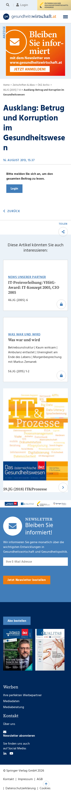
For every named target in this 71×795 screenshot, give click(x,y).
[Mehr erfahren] (11, 503)
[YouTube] (11, 753)
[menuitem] (8, 5)
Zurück (13, 211)
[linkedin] (5, 753)
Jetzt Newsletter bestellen (26, 580)
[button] (65, 16)
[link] (29, 16)
